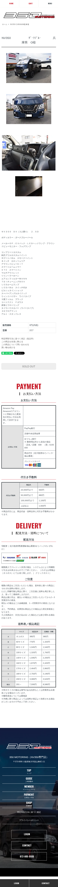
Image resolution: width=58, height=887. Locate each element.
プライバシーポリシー (29, 820)
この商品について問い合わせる (15, 344)
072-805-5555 (27, 856)
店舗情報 (29, 804)
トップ (29, 771)
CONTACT (27, 845)
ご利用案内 (29, 779)
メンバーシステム (29, 787)
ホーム (4, 24)
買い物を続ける (8, 347)
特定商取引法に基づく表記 (29, 811)
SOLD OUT (28, 366)
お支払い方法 (29, 795)
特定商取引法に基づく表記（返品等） (18, 338)
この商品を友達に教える (12, 341)
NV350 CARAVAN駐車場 (19, 24)
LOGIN (27, 834)
